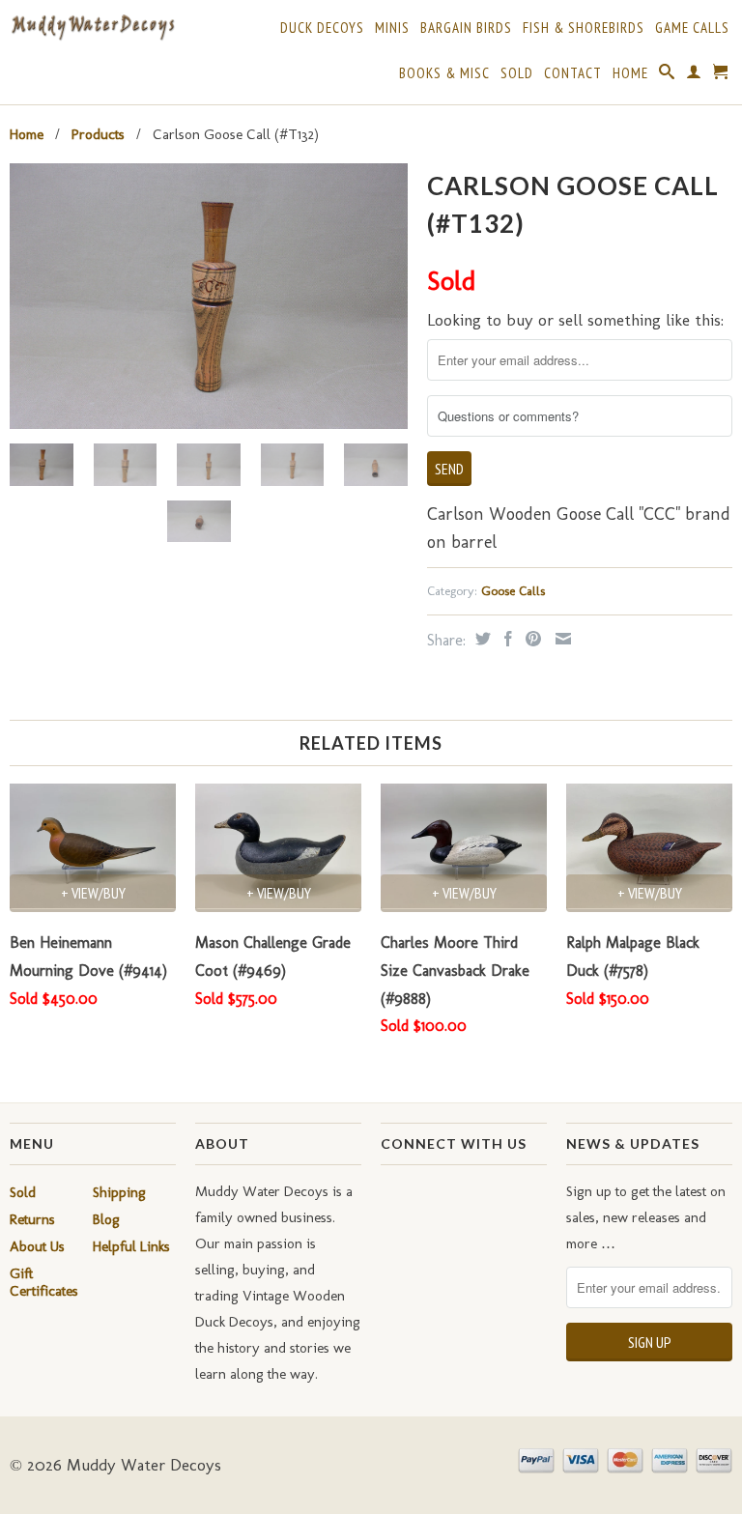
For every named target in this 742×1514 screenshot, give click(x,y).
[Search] (667, 75)
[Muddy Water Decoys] (93, 28)
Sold (516, 73)
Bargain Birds (466, 28)
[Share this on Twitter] (481, 638)
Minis (392, 28)
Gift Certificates (44, 1282)
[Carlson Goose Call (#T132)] (209, 296)
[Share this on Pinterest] (531, 638)
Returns (32, 1219)
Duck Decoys (322, 28)
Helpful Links (131, 1246)
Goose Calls (513, 591)
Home (630, 73)
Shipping (119, 1192)
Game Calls (692, 28)
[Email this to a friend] (561, 638)
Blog (106, 1219)
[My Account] (694, 75)
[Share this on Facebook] (506, 638)
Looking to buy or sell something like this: (575, 319)
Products (98, 134)
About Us (37, 1246)
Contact (573, 73)
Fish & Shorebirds (583, 28)
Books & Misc (444, 73)
